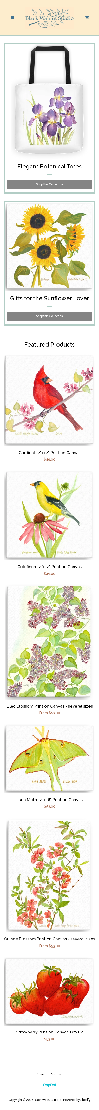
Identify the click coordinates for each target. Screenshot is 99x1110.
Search (41, 1074)
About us (56, 1074)
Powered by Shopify (77, 1100)
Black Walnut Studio (47, 1100)
